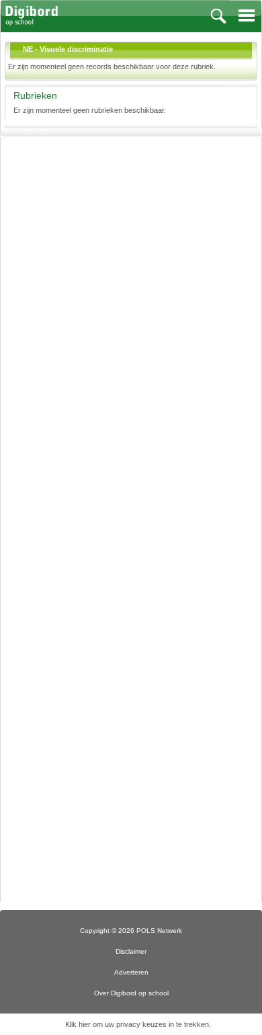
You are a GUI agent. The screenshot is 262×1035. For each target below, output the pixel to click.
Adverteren (131, 972)
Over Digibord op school (131, 993)
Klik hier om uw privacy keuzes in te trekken (137, 1024)
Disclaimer (131, 951)
